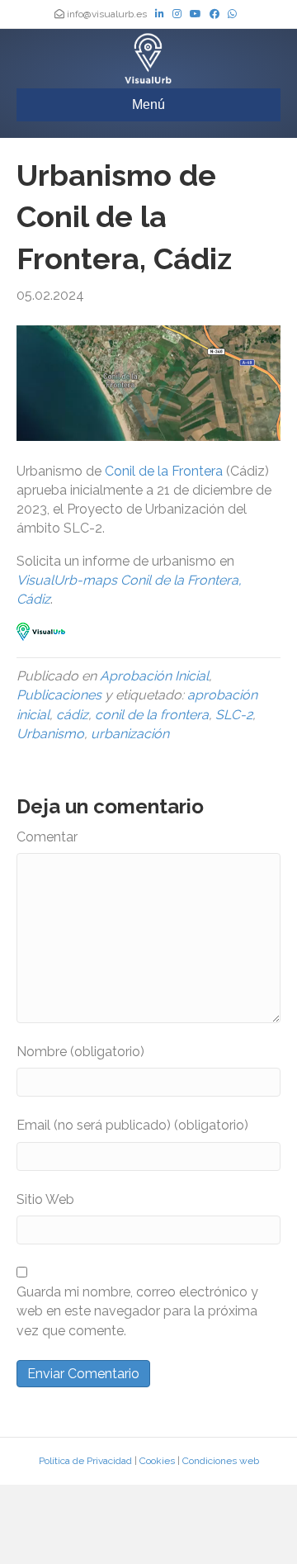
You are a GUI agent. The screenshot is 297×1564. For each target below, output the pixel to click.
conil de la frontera (152, 715)
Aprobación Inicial (154, 676)
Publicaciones (58, 695)
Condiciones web (220, 1461)
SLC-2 (233, 715)
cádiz (72, 715)
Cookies (157, 1461)
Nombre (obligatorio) (80, 1051)
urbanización (130, 734)
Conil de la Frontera (164, 471)
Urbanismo (50, 734)
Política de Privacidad (85, 1461)
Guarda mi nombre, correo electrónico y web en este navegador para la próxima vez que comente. (137, 1311)
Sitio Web (45, 1199)
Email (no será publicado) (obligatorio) (132, 1125)
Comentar (47, 837)
